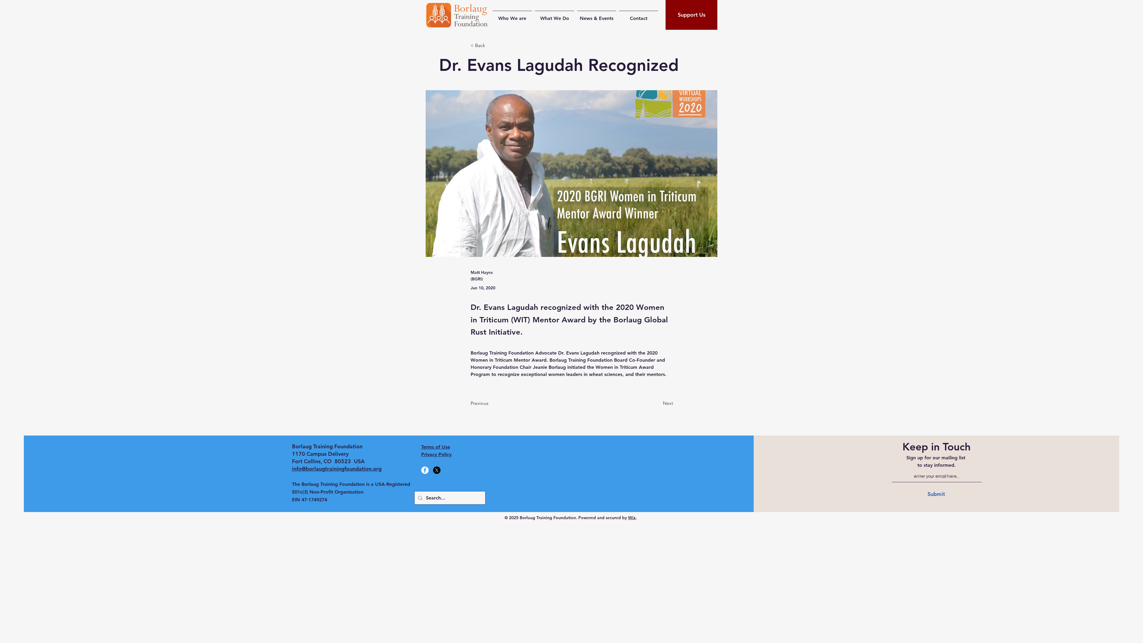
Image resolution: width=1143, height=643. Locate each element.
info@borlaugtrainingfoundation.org (337, 468)
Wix (632, 517)
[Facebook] (425, 470)
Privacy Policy (436, 454)
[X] (437, 470)
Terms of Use (435, 447)
